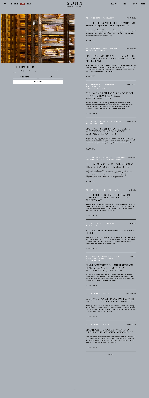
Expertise (14, 4)
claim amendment (109, 84)
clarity (116, 190)
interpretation (120, 157)
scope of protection (110, 49)
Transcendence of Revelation (96, 51)
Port (143, 4)
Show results (38, 82)
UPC (22, 4)
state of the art (96, 223)
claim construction (114, 159)
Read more (90, 40)
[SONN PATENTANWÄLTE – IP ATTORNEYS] (74, 4)
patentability (95, 157)
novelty (106, 294)
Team (29, 4)
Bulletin (114, 4)
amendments (95, 18)
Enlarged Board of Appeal (94, 159)
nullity (93, 122)
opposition (95, 190)
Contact (134, 4)
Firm (5, 4)
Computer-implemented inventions (97, 88)
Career (124, 4)
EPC (87, 18)
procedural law (108, 18)
